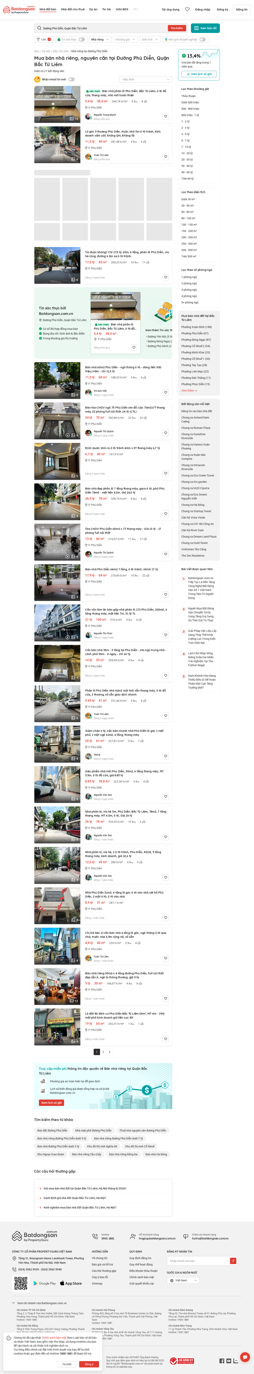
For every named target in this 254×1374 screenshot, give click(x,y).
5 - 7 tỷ (185, 140)
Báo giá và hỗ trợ (102, 1264)
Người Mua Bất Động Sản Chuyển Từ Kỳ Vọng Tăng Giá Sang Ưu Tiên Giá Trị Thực (201, 614)
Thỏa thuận (188, 96)
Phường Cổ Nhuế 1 (195, 359)
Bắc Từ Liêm (60, 51)
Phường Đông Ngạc (196, 340)
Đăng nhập (202, 9)
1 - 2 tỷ (185, 121)
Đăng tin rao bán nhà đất (196, 411)
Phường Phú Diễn (195, 333)
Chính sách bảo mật (141, 1277)
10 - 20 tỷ (187, 153)
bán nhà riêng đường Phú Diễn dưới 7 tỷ (118, 1138)
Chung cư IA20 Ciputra (195, 488)
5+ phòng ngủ (189, 302)
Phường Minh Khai (195, 352)
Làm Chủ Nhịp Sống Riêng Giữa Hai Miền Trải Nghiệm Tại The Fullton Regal (201, 659)
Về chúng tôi (99, 1258)
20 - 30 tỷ (187, 159)
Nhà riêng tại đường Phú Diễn (89, 51)
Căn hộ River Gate (192, 530)
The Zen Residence (192, 555)
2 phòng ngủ (189, 283)
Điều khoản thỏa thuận (143, 1271)
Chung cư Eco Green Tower (197, 475)
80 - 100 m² (188, 218)
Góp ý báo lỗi (100, 1277)
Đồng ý (89, 1364)
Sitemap (97, 1283)
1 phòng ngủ (189, 277)
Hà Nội (46, 51)
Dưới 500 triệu (190, 102)
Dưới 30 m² (188, 199)
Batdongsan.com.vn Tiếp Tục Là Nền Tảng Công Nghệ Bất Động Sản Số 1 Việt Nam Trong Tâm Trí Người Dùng (201, 588)
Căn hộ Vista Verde (193, 517)
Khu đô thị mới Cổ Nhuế (139, 1146)
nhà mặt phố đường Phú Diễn (93, 1130)
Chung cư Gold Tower (194, 543)
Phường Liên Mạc (195, 371)
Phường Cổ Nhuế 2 (195, 346)
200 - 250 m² (189, 237)
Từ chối (66, 1364)
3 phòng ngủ (189, 290)
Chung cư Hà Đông (192, 505)
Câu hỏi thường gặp (104, 1271)
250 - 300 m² (189, 243)
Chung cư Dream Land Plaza (198, 536)
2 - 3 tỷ (185, 128)
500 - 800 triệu (190, 109)
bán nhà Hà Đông (156, 1154)
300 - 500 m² (189, 250)
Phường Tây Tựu (194, 365)
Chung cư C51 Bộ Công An (197, 524)
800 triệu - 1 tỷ (190, 115)
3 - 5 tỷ (185, 134)
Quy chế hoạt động (141, 1264)
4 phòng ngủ (189, 296)
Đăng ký (222, 9)
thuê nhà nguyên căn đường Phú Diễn (142, 1130)
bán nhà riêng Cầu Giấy (86, 1154)
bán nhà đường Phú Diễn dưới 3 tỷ (58, 1146)
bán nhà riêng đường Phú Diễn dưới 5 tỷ (61, 1138)
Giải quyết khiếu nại (141, 1283)
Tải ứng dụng (170, 9)
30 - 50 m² (187, 205)
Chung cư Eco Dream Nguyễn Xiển (194, 496)
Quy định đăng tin (140, 1258)
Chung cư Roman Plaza (195, 428)
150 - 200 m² (189, 231)
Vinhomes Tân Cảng (193, 549)
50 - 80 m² (187, 212)
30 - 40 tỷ (187, 166)
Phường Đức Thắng (196, 378)
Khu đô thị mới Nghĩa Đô (102, 1146)
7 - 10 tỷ (186, 147)
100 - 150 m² (189, 224)
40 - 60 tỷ (187, 172)
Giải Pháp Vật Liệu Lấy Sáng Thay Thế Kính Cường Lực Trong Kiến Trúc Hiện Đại (202, 637)
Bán (36, 51)
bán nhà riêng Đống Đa (123, 1154)
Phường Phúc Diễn (195, 384)
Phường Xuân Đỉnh (196, 327)
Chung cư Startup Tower (196, 511)
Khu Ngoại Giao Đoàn (50, 1154)
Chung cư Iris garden (194, 482)
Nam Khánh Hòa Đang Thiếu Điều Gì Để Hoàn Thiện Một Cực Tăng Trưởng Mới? (202, 681)
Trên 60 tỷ (187, 178)
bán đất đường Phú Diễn (52, 1130)
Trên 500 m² (188, 256)
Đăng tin (242, 9)
